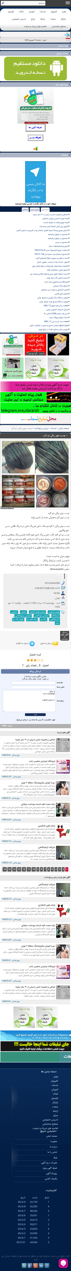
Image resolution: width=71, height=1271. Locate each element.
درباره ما (53, 1147)
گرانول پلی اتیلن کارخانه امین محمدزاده (54, 226)
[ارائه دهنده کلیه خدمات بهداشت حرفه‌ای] (63, 816)
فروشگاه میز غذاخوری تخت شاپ (56, 282)
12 (24, 869)
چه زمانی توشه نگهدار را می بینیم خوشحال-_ (50, 34)
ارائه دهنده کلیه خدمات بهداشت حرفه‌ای (38, 804)
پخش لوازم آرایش (37, 612)
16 (4, 869)
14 (14, 869)
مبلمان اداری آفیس (61, 293)
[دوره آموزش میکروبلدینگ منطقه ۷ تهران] (63, 794)
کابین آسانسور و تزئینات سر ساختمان (54, 289)
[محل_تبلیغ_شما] (36, 378)
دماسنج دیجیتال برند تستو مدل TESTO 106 (51, 254)
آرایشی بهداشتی (41, 616)
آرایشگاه (55, 616)
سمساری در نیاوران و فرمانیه (58, 234)
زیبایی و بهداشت (41, 428)
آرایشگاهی (54, 619)
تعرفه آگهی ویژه (50, 1168)
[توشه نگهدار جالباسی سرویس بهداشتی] (13, 378)
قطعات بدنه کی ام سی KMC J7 (56, 321)
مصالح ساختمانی (59, 26)
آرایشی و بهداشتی (23, 616)
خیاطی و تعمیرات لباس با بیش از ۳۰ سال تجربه (50, 214)
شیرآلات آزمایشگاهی (46, 847)
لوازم (64, 11)
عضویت (53, 1141)
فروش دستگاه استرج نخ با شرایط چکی (53, 301)
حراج (33, 19)
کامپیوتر (54, 11)
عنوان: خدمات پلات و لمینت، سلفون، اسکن (52, 262)
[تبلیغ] (58, 378)
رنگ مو (43, 619)
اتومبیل (11, 11)
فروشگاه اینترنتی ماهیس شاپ (42, 761)
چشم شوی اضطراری (46, 826)
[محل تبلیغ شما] (24, 1027)
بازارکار (63, 19)
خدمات (43, 11)
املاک (21, 11)
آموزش (32, 11)
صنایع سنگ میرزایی (60, 285)
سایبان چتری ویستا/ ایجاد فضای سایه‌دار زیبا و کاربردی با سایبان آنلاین (42, 230)
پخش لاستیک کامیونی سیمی (57, 309)
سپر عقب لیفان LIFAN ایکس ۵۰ (56, 313)
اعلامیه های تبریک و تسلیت (35, 26)
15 (9, 869)
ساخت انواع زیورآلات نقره (59, 317)
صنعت (53, 19)
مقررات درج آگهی (49, 1163)
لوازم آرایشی (54, 612)
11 (29, 869)
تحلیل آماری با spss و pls (57, 270)
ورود (55, 1157)
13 (19, 869)
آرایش (23, 612)
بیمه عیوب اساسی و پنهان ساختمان (55, 218)
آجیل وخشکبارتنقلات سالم (58, 246)
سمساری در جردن (61, 242)
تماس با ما (52, 1152)
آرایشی (14, 612)
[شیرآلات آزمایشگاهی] (63, 859)
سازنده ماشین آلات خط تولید (57, 278)
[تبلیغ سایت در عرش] (36, 355)
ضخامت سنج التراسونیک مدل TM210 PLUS (51, 250)
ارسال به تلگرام (22, 643)
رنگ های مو (32, 619)
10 (33, 869)
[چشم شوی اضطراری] (63, 837)
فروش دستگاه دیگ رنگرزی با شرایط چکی (53, 297)
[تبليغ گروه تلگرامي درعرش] (13, 355)
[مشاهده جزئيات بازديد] (35, 150)
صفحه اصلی (64, 428)
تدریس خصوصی (19, 19)
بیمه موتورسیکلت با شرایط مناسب (55, 222)
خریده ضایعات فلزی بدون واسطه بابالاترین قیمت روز (49, 274)
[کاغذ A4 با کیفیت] (58, 355)
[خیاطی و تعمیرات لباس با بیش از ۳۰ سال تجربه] (63, 751)
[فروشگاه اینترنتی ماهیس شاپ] (63, 773)
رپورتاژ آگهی (51, 1173)
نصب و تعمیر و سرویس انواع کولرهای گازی (52, 258)
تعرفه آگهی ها (35, 127)
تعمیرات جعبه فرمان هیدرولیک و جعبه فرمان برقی (50, 266)
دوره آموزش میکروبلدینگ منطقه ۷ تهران (38, 783)
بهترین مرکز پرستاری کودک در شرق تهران (53, 329)
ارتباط (42, 19)
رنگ (57, 623)
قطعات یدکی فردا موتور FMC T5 (56, 305)
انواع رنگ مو (18, 619)
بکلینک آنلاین (51, 1179)
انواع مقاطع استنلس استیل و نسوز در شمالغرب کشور (49, 325)
